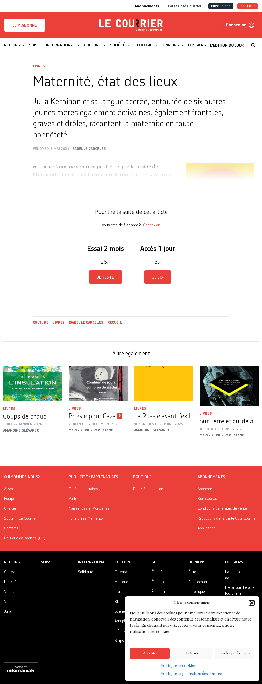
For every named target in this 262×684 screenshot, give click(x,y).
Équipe (9, 499)
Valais (9, 592)
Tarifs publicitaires (83, 489)
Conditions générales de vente (222, 509)
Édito (192, 572)
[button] (251, 602)
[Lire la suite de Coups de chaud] (32, 383)
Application (206, 528)
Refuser (192, 653)
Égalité (156, 572)
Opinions (196, 562)
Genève (10, 572)
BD (117, 602)
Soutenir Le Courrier (20, 519)
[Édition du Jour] (227, 42)
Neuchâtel (12, 582)
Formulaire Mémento (86, 519)
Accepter (150, 653)
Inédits (120, 631)
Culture (40, 322)
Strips (119, 641)
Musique (121, 582)
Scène (120, 612)
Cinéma (121, 572)
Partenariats (78, 499)
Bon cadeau (207, 499)
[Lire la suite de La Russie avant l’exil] (163, 383)
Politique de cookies (178, 666)
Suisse (47, 562)
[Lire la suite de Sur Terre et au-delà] (229, 386)
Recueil (114, 322)
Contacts (11, 528)
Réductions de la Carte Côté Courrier (227, 519)
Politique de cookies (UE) (24, 538)
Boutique (142, 477)
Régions (12, 562)
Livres (39, 66)
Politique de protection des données (192, 674)
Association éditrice (19, 489)
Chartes (10, 509)
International (92, 562)
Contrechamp (199, 582)
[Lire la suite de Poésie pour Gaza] (98, 383)
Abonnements (209, 489)
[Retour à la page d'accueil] (131, 25)
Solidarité (85, 572)
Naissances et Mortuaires (89, 509)
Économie (159, 592)
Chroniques (197, 592)
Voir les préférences (234, 653)
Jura (7, 612)
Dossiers (234, 562)
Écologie (158, 582)
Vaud (8, 602)
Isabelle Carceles (86, 322)
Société (159, 562)
